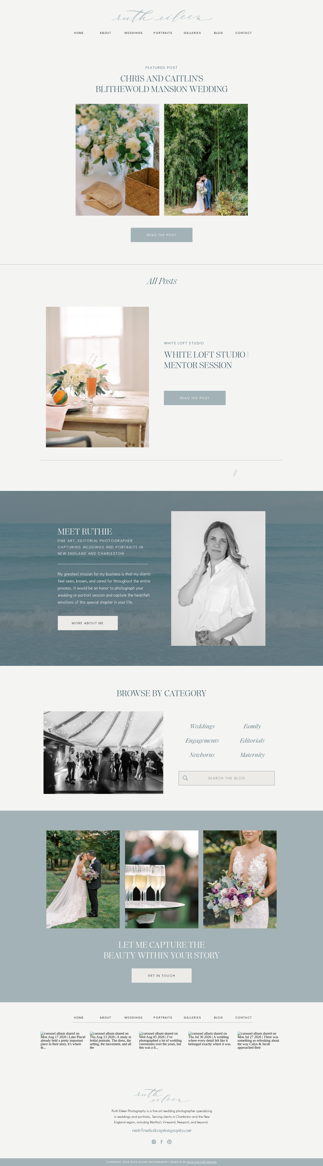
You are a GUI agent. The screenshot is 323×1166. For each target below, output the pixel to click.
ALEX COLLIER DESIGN (202, 1162)
